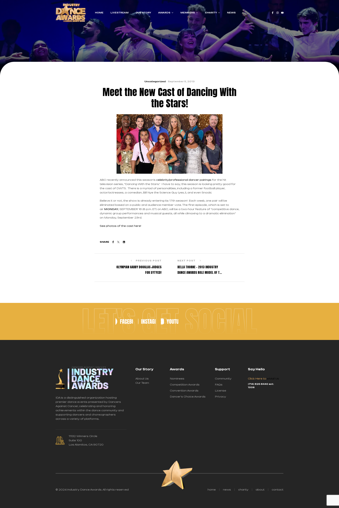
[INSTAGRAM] (147, 321)
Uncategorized (155, 81)
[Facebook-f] (272, 12)
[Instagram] (277, 12)
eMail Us (273, 378)
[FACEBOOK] (124, 321)
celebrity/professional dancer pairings (183, 179)
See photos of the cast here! (121, 225)
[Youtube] (282, 12)
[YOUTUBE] (169, 321)
